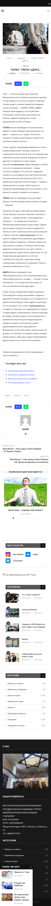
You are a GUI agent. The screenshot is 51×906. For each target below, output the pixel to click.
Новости (26, 707)
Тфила (7, 395)
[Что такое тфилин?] (12, 598)
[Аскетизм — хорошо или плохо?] (25, 491)
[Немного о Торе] (7, 874)
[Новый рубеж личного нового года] (12, 657)
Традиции (21, 58)
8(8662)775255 (13, 833)
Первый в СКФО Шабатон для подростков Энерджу (33, 625)
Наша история (26, 695)
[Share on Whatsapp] (25, 84)
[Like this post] (19, 84)
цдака (26, 395)
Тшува (16, 395)
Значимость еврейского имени (21, 374)
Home (9, 58)
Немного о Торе (21, 872)
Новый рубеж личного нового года (32, 655)
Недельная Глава (26, 701)
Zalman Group (33, 902)
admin (13, 73)
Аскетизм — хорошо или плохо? (25, 510)
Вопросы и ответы (26, 683)
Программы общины (26, 713)
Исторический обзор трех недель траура (21, 897)
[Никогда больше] (12, 613)
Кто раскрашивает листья (19, 382)
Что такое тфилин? (31, 595)
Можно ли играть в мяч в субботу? (23, 378)
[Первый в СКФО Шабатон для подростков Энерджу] (12, 627)
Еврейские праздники (26, 689)
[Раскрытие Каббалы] (7, 885)
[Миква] (12, 642)
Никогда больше (29, 610)
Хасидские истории (26, 725)
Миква (25, 639)
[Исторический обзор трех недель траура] (7, 897)
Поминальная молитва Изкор (21, 371)
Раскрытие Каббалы (19, 884)
